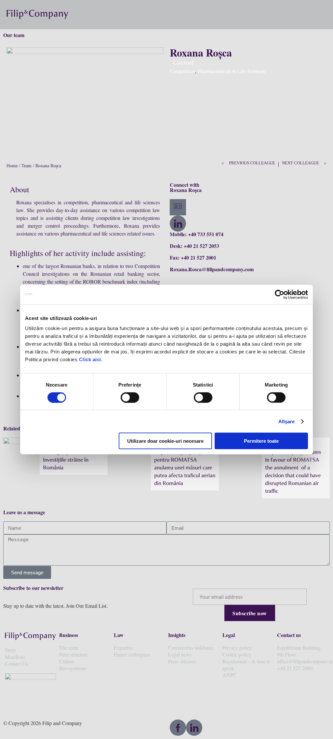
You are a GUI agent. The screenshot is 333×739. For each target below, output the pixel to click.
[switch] (130, 397)
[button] (324, 14)
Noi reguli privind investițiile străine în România (65, 459)
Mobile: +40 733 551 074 (196, 234)
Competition (182, 71)
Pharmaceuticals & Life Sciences (231, 71)
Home (12, 165)
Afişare (286, 421)
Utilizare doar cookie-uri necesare (165, 441)
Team (26, 165)
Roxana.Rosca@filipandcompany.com (212, 269)
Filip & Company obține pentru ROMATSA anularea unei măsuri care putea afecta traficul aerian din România (184, 467)
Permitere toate (261, 441)
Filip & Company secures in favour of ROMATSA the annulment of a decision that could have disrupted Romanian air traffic (293, 471)
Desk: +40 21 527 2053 (194, 245)
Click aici (90, 359)
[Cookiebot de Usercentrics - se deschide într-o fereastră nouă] (279, 294)
